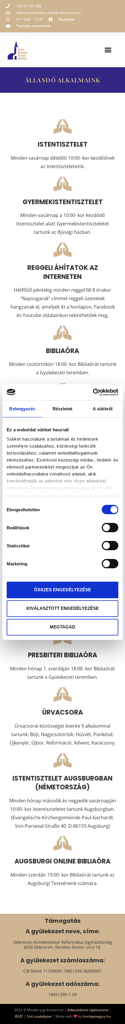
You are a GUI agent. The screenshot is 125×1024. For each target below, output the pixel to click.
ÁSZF (19, 1016)
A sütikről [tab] (102, 408)
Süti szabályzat (39, 1016)
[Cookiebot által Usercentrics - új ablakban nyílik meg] (92, 392)
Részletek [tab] (63, 408)
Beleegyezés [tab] (22, 408)
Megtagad (62, 626)
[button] (107, 49)
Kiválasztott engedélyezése (62, 608)
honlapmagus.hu (97, 1016)
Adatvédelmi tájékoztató (87, 1009)
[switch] (110, 527)
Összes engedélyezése (62, 589)
